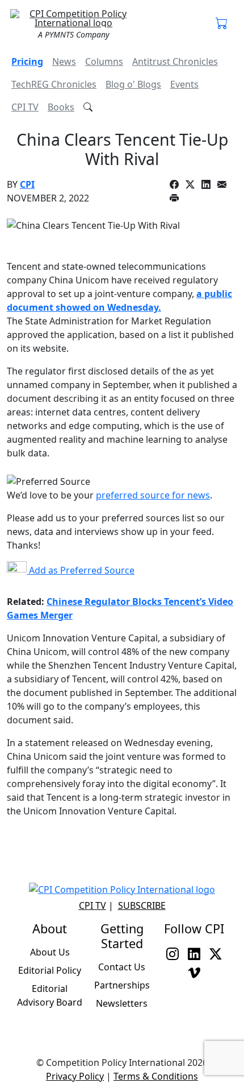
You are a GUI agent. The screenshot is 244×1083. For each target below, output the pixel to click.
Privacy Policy (75, 1076)
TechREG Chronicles (53, 84)
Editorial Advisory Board (49, 995)
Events (184, 84)
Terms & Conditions (155, 1076)
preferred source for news (153, 495)
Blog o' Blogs (133, 84)
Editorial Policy (49, 970)
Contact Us (121, 967)
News (64, 61)
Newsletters (122, 1003)
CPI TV (25, 107)
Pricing (27, 61)
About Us (50, 952)
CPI (27, 184)
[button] (222, 24)
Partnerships (122, 985)
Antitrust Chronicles (175, 61)
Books (61, 107)
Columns (104, 61)
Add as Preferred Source (80, 570)
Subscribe (142, 905)
